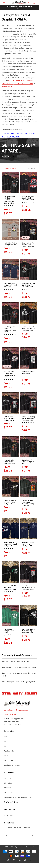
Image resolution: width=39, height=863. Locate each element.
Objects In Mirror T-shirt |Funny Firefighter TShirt (9, 461)
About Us (7, 788)
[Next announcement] (35, 7)
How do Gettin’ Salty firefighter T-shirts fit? (19, 667)
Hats (3, 137)
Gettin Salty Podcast (12, 765)
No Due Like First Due (17, 81)
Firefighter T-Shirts (11, 802)
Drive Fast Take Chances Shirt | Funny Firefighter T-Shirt (9, 374)
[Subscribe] (32, 835)
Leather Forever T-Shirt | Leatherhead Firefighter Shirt (28, 328)
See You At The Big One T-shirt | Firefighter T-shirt (10, 587)
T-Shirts (11, 156)
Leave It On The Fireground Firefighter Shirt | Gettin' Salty (28, 503)
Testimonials (9, 751)
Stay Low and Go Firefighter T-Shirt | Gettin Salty (10, 285)
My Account (8, 815)
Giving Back (8, 760)
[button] (4, 2)
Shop (6, 741)
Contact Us (8, 792)
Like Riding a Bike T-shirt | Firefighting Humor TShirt (10, 329)
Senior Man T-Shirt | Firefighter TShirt (10, 243)
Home (4, 156)
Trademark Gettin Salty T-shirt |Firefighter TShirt (28, 544)
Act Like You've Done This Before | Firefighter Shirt (10, 418)
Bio (5, 746)
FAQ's (6, 756)
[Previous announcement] (4, 7)
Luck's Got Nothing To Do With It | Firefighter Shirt (28, 630)
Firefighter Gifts (13, 137)
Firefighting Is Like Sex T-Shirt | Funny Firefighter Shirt (28, 285)
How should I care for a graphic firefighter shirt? (19, 674)
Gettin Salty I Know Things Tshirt (28, 372)
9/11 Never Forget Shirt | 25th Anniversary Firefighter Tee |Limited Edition (10, 199)
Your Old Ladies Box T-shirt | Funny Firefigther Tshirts (28, 587)
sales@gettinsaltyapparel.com (16, 710)
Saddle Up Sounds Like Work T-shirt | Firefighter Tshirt (10, 502)
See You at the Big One (23, 84)
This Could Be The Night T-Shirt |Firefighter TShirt (28, 244)
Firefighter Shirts (8, 133)
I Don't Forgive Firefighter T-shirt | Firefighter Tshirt (10, 544)
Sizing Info (8, 783)
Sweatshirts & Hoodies (26, 133)
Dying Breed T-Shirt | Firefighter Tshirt (28, 461)
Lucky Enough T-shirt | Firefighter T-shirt (9, 630)
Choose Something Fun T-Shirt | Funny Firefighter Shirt (28, 418)
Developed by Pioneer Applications (17, 797)
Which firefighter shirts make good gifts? (18, 682)
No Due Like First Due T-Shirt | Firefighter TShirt (28, 197)
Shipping (7, 778)
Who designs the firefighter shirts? (16, 661)
